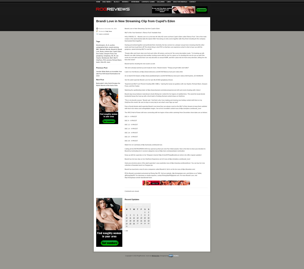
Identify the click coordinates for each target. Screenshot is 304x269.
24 (127, 223)
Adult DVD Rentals (180, 1)
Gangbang (107, 56)
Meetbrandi (105, 58)
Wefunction (155, 256)
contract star (108, 51)
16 (148, 218)
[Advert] (180, 13)
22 (145, 221)
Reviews (125, 1)
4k (106, 45)
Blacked (102, 49)
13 (137, 218)
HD (112, 56)
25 (130, 223)
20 (137, 221)
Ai (108, 45)
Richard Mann (116, 60)
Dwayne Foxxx (109, 53)
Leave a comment (104, 34)
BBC (97, 49)
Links (169, 1)
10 (127, 218)
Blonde (108, 49)
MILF (111, 58)
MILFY (116, 58)
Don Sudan (100, 53)
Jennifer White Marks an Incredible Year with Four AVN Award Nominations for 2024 (109, 74)
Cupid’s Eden (117, 51)
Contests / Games (148, 1)
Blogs (117, 1)
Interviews (135, 1)
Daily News (107, 1)
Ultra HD (103, 62)
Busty (102, 51)
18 (130, 221)
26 (134, 223)
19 (134, 221)
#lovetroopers (100, 45)
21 (141, 221)
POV (104, 60)
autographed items (102, 47)
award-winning (114, 47)
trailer (98, 62)
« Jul (126, 231)
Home (98, 1)
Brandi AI (114, 49)
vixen (108, 62)
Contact (192, 1)
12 (134, 218)
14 (141, 218)
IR (114, 56)
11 (130, 218)
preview (109, 60)
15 (145, 218)
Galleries (160, 1)
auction (112, 45)
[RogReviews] (113, 12)
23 (148, 221)
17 (127, 221)
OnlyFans (99, 60)
